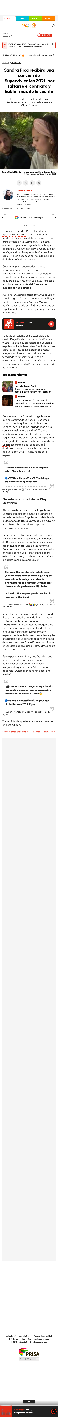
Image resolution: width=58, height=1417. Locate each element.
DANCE (34, 18)
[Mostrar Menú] (4, 25)
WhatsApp (32, 183)
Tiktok (17, 1276)
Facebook (19, 183)
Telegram (38, 183)
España (6, 36)
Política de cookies (17, 1339)
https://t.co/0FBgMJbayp (34, 478)
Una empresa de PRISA (29, 1352)
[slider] (29, 1405)
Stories (46, 1276)
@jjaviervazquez (15, 686)
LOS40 (7, 18)
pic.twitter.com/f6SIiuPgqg (20, 704)
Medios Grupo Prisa (29, 1359)
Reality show (49, 731)
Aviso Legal (11, 1336)
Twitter (25, 183)
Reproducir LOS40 (51, 324)
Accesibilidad (24, 1336)
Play (53, 1411)
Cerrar (53, 44)
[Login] (54, 25)
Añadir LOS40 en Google (31, 217)
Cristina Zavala (24, 190)
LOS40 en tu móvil (19, 1342)
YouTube (23, 1276)
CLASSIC (21, 18)
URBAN (47, 18)
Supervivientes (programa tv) (15, 731)
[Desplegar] (29, 1401)
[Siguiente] (53, 55)
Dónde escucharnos (38, 1342)
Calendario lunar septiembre (42, 55)
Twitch (41, 1276)
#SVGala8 (14, 478)
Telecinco (36, 731)
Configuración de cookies (38, 1339)
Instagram (11, 1276)
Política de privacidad (43, 1336)
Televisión (16, 62)
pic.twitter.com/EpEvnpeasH (21, 481)
